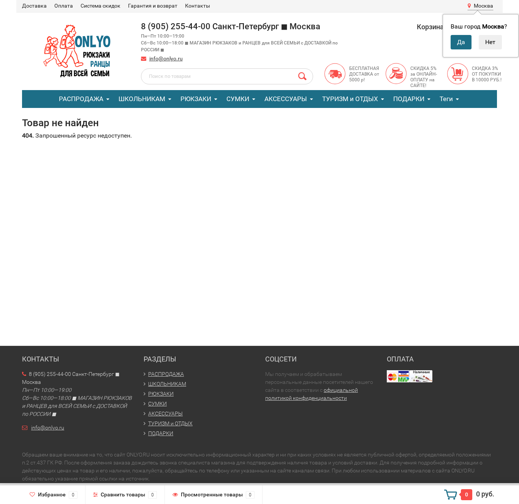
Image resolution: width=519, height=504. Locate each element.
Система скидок (100, 6)
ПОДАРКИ (408, 99)
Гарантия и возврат (152, 6)
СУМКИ (237, 99)
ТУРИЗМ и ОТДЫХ (350, 99)
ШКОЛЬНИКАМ (142, 99)
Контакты (197, 6)
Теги (446, 99)
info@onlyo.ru (166, 58)
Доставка (34, 6)
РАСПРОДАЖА (81, 99)
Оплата (63, 6)
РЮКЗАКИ (195, 99)
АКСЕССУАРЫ (285, 99)
